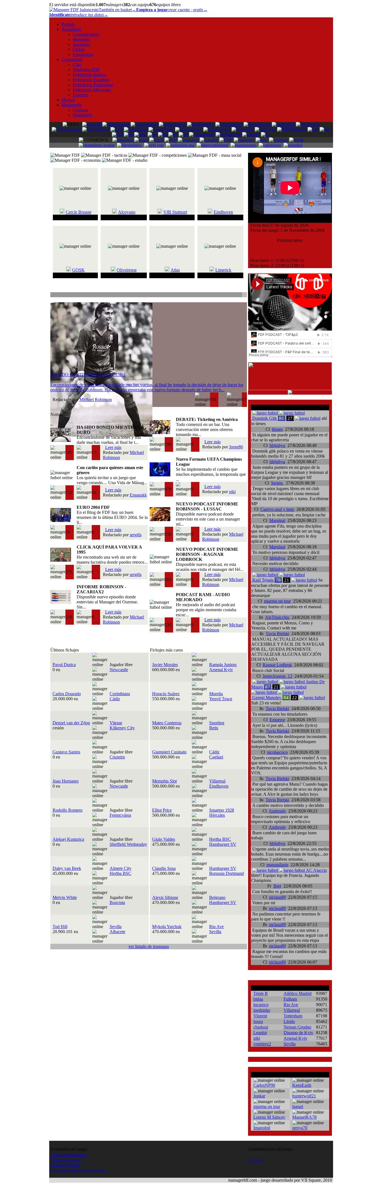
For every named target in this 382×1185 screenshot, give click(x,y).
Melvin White (65, 897)
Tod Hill (60, 926)
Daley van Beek (67, 868)
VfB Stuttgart (175, 212)
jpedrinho (261, 1010)
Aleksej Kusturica (68, 839)
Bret (277, 886)
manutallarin (277, 864)
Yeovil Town (220, 698)
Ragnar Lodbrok (277, 664)
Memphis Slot (164, 781)
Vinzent (260, 1015)
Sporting (216, 722)
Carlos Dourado (67, 693)
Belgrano (217, 897)
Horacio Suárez (166, 693)
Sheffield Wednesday (128, 844)
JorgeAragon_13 (277, 676)
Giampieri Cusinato (169, 752)
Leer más (113, 447)
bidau (258, 999)
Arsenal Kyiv (221, 669)
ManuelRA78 (304, 1117)
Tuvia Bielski (277, 633)
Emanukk (138, 495)
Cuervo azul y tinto (277, 509)
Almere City (120, 868)
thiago (277, 429)
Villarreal (217, 781)
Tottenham (293, 1015)
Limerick (223, 270)
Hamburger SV (222, 844)
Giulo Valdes (163, 839)
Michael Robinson (95, 399)
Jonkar (259, 1095)
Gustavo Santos (66, 752)
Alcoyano (126, 212)
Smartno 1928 (221, 810)
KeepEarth (301, 1085)
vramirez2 (262, 1043)
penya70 (299, 1127)
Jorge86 (236, 446)
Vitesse (116, 722)
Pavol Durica (64, 664)
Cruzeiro (117, 757)
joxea (258, 1021)
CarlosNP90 (264, 1085)
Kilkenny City (122, 727)
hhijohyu (277, 445)
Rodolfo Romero (67, 810)
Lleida (289, 1021)
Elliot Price (162, 810)
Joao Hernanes (66, 781)
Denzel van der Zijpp (71, 722)
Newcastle (119, 669)
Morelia (216, 693)
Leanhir (260, 1032)
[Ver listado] (244, 295)
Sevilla (116, 926)
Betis (213, 727)
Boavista (117, 902)
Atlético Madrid (298, 993)
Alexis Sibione (165, 897)
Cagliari (216, 757)
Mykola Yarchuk (166, 926)
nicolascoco (277, 752)
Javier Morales (165, 664)
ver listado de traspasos (148, 946)
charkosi (260, 1027)
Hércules (217, 815)
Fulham (290, 999)
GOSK (78, 270)
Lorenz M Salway (269, 1117)
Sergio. (277, 483)
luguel (297, 1106)
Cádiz (115, 698)
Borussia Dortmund (226, 873)
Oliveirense (127, 270)
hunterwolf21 (304, 1095)
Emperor (277, 719)
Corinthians (120, 693)
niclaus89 (277, 897)
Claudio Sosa (164, 868)
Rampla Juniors (223, 664)
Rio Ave (216, 926)
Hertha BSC (220, 839)
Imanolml (261, 1127)
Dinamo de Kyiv (298, 1032)
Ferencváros (120, 815)
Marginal (277, 520)
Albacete (117, 931)
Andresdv (277, 811)
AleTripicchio (277, 617)
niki (232, 491)
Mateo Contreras (166, 722)
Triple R (260, 993)
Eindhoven (223, 212)
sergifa (136, 534)
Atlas (175, 270)
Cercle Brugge (78, 212)
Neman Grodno (297, 1027)
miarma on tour (277, 601)
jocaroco (260, 1004)
